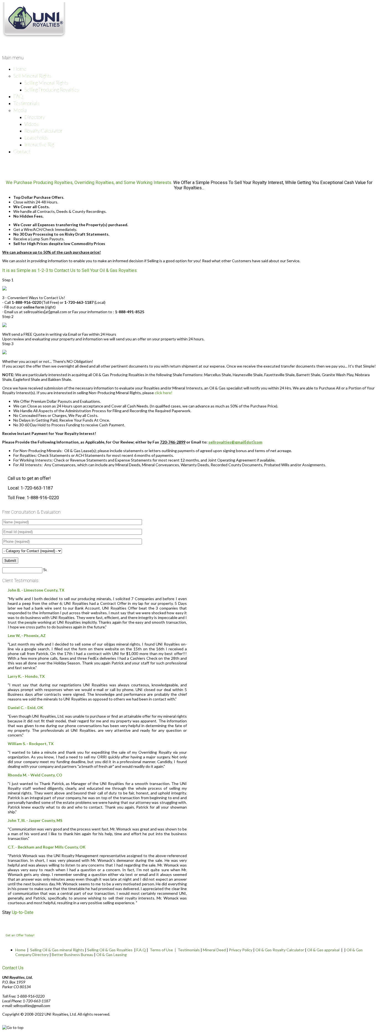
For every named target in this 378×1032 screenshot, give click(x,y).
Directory (34, 117)
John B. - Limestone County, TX (36, 590)
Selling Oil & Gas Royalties (110, 949)
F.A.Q (141, 949)
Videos (31, 124)
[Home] (34, 36)
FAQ (18, 96)
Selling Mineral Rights (46, 83)
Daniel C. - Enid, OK (25, 707)
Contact (21, 151)
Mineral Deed (214, 949)
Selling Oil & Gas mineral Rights (57, 949)
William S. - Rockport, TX (31, 743)
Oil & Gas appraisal (323, 949)
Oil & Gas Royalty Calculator (279, 949)
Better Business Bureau (72, 954)
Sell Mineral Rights (32, 76)
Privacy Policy (240, 949)
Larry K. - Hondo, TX (26, 676)
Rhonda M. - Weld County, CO (35, 775)
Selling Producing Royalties (51, 89)
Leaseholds (36, 137)
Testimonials (26, 103)
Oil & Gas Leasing (111, 954)
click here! (163, 392)
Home (20, 69)
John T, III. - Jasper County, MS (35, 820)
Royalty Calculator (43, 131)
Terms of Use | (164, 949)
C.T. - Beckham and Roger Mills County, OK (47, 847)
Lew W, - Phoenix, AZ (27, 635)
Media (20, 110)
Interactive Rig (39, 144)
